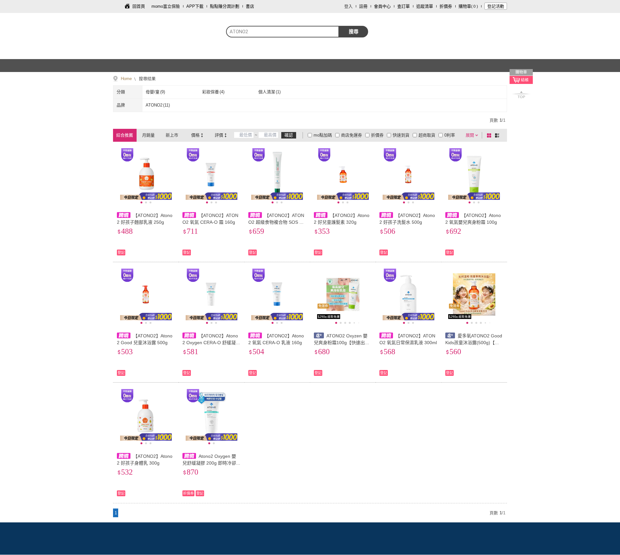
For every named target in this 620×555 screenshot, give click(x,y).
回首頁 (138, 6)
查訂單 (403, 6)
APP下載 (194, 6)
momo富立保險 (165, 6)
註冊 (363, 6)
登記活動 (495, 6)
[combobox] (283, 31)
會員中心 (382, 6)
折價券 (445, 6)
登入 (348, 6)
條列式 (498, 135)
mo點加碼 (323, 135)
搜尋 (353, 31)
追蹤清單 (424, 6)
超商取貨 (426, 135)
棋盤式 (490, 135)
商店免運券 (351, 135)
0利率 (449, 135)
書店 (250, 6)
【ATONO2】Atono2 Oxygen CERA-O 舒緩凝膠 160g (211, 342)
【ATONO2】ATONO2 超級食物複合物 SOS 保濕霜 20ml (276, 222)
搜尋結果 (147, 78)
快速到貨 (401, 135)
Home (126, 78)
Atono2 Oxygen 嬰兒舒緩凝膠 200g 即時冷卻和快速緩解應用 (209, 463)
